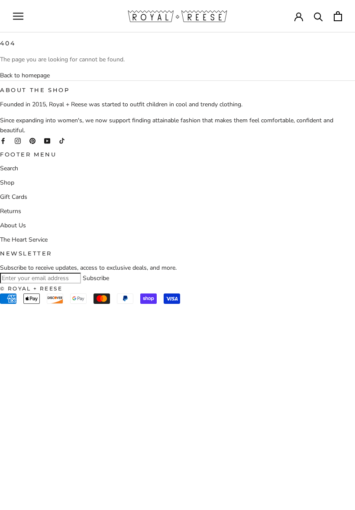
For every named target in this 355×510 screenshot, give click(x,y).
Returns (10, 211)
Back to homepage (25, 75)
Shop (7, 182)
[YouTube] (47, 140)
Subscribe (96, 278)
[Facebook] (3, 140)
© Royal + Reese (31, 288)
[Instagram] (18, 140)
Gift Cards (13, 197)
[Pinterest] (32, 140)
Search (9, 168)
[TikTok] (62, 140)
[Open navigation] (18, 16)
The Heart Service (24, 240)
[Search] (318, 16)
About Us (13, 225)
